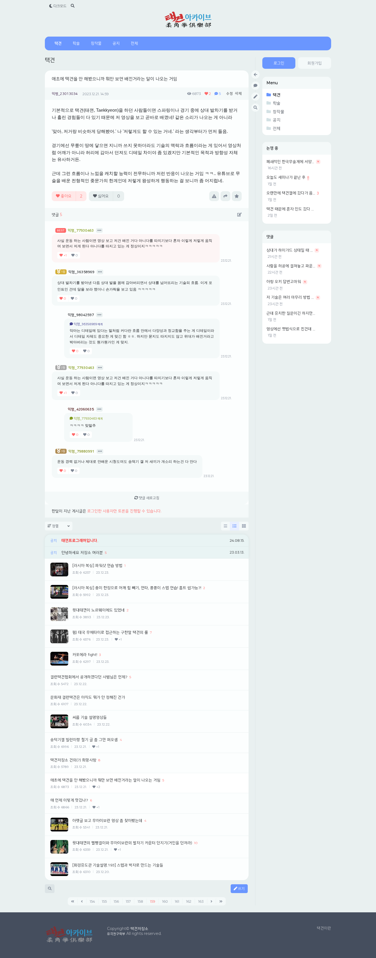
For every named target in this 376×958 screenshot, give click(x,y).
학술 (76, 43)
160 (165, 901)
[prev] (82, 901)
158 (140, 901)
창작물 (96, 43)
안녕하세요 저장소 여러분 (82, 553)
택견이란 (324, 928)
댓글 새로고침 (148, 498)
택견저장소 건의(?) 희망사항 (73, 760)
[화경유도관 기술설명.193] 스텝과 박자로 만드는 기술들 (117, 865)
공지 (116, 43)
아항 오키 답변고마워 (283, 282)
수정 (229, 93)
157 (128, 901)
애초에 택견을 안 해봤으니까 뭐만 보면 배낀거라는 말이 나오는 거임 (114, 78)
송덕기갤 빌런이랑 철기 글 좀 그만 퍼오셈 (84, 740)
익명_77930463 (81, 230)
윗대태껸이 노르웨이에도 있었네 (98, 610)
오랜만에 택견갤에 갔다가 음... (290, 193)
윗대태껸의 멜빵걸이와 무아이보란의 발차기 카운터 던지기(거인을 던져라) (132, 843)
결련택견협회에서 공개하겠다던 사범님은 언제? (88, 677)
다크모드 (60, 6)
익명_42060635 (81, 409)
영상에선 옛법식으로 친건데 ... (290, 329)
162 (188, 901)
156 (116, 901)
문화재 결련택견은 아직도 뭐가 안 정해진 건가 (87, 697)
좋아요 (71, 196)
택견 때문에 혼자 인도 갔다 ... (290, 209)
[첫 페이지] (73, 901)
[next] (211, 901)
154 (92, 901)
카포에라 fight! (84, 655)
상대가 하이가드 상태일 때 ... (289, 250)
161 (177, 901)
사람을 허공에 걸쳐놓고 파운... (290, 266)
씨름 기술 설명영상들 (89, 717)
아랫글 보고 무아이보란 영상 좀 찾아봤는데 (107, 821)
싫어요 (108, 196)
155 (104, 901)
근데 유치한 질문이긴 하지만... (290, 313)
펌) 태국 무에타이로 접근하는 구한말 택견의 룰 (110, 632)
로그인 (279, 63)
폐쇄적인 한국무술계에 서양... (290, 162)
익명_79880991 (81, 451)
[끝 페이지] (221, 901)
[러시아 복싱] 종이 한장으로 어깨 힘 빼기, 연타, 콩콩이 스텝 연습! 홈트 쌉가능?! (136, 588)
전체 (134, 43)
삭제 (238, 93)
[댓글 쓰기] (239, 214)
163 (201, 901)
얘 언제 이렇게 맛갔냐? (69, 800)
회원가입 (314, 63)
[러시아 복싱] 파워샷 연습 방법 (97, 565)
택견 (58, 43)
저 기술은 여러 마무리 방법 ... (290, 297)
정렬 (55, 526)
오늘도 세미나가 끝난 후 (286, 177)
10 (196, 843)
